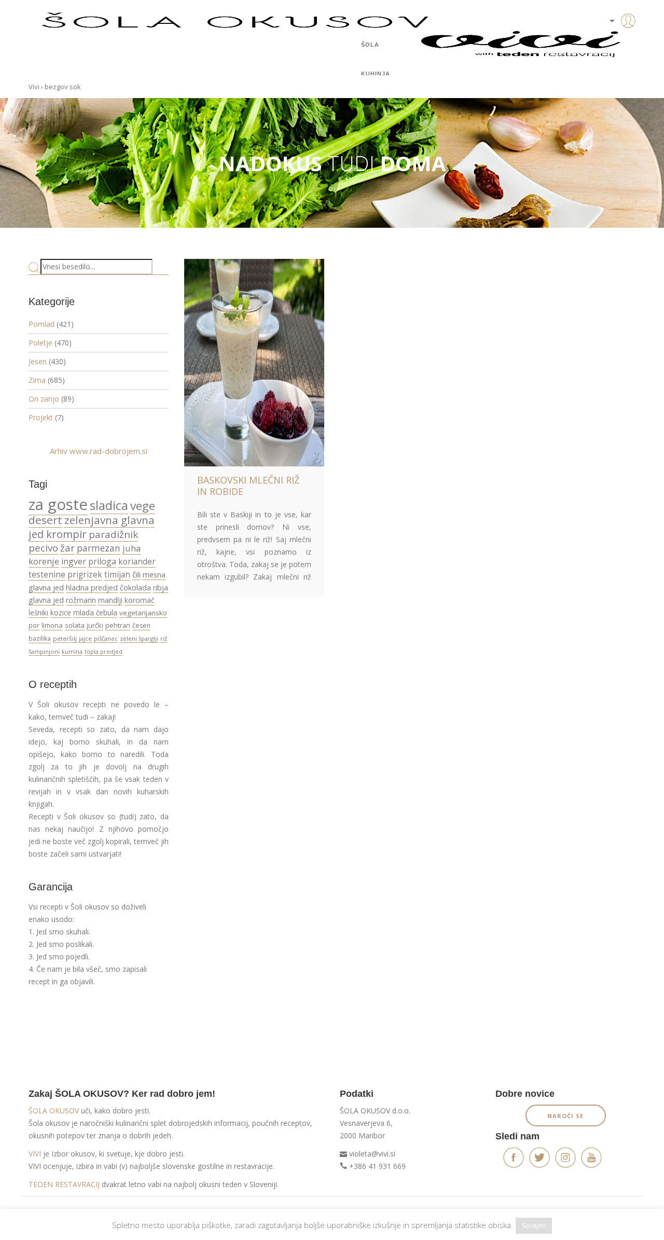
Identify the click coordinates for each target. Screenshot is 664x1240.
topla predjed (103, 651)
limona (52, 625)
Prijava (612, 41)
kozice (60, 612)
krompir (66, 534)
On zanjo (44, 399)
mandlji (110, 600)
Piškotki (91, 1212)
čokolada (135, 588)
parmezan (98, 548)
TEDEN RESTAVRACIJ (64, 1184)
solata (75, 625)
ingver (73, 561)
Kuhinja (375, 74)
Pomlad (41, 324)
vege (142, 506)
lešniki (38, 612)
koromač (140, 600)
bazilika (40, 638)
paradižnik (113, 534)
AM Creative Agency (606, 1212)
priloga (102, 561)
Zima (37, 380)
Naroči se (565, 1116)
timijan (117, 574)
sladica (109, 505)
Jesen (38, 361)
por (34, 625)
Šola (370, 45)
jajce (85, 638)
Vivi (34, 86)
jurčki (95, 625)
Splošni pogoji (50, 1212)
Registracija (612, 57)
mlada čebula (95, 612)
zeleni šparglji (139, 638)
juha (131, 548)
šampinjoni (44, 651)
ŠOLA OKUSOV (54, 1110)
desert (45, 520)
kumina (72, 651)
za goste (58, 504)
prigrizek (84, 574)
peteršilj (65, 638)
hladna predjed (92, 588)
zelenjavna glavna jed (92, 527)
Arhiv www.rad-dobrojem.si (98, 451)
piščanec (106, 638)
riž (163, 638)
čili (136, 574)
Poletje (40, 343)
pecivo (43, 547)
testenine (47, 574)
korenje (44, 561)
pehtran (117, 625)
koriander (137, 561)
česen (141, 625)
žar (67, 547)
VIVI (35, 1154)
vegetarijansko (143, 612)
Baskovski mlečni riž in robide (248, 486)
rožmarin (81, 600)
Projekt (41, 417)
